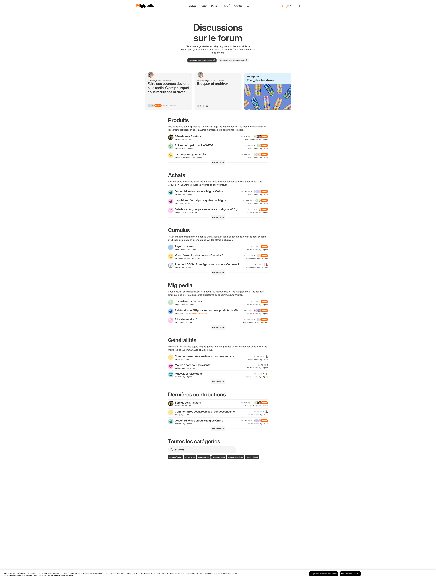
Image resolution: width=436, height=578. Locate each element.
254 (248, 319)
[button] (267, 91)
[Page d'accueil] (145, 6)
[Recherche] (248, 6)
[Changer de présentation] (282, 6)
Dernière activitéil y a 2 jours (257, 212)
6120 (174, 105)
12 (252, 154)
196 (207, 106)
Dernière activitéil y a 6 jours (257, 313)
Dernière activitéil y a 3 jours (257, 367)
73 (262, 365)
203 (255, 264)
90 (254, 301)
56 (258, 356)
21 (252, 191)
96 (258, 374)
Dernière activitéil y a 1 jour (257, 148)
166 (247, 200)
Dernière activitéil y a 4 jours (257, 377)
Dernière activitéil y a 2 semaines (255, 322)
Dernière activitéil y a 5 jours (257, 249)
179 (245, 136)
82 (167, 105)
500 (245, 154)
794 (245, 191)
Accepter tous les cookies (350, 574)
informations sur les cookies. (64, 575)
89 (250, 209)
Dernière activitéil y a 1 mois (257, 258)
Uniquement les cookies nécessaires (324, 574)
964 (245, 310)
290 (248, 255)
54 (254, 246)
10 (252, 136)
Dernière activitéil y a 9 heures (256, 139)
